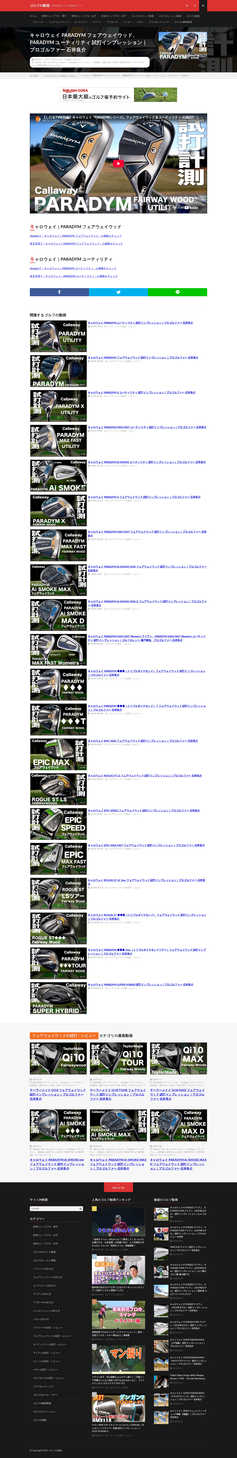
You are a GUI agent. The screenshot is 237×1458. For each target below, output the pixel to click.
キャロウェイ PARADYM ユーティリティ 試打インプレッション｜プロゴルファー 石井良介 (140, 323)
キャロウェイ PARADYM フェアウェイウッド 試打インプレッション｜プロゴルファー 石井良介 (143, 357)
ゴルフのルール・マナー (45, 1395)
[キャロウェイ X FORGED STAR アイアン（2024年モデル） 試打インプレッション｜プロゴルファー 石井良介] (161, 1328)
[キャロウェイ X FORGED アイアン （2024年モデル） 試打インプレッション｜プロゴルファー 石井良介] (161, 1310)
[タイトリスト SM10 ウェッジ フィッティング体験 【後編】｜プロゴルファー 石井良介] (161, 1417)
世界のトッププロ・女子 (83, 16)
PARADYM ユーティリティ (49, 65)
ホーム (33, 16)
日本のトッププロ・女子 (113, 16)
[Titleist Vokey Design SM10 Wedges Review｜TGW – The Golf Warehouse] (161, 1381)
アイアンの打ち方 (42, 1294)
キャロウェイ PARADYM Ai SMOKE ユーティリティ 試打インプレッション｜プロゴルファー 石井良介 (147, 462)
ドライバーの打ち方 (43, 1269)
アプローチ (112, 22)
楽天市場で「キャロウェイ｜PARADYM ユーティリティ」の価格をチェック (74, 276)
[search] (80, 1208)
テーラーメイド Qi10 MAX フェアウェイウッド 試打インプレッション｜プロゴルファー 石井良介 (177, 1095)
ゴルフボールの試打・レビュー (49, 1378)
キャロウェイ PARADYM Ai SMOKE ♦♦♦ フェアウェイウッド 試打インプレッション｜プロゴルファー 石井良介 (57, 1164)
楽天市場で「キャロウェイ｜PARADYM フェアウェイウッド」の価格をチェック (76, 243)
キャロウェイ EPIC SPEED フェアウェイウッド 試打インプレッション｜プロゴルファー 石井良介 (144, 810)
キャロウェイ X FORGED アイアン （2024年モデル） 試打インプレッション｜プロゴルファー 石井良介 (188, 1307)
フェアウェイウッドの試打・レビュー (64, 59)
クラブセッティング (159, 22)
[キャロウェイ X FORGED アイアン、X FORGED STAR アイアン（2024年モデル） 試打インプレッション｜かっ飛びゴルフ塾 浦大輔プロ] (161, 1270)
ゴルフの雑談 (193, 16)
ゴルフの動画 (55, 1451)
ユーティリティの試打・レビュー (121, 326)
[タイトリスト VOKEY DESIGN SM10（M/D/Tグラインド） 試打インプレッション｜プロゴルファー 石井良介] (161, 1363)
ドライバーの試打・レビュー (47, 1328)
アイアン (97, 22)
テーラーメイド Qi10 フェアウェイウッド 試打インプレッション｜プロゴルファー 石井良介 (58, 1095)
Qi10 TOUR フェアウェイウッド (130, 1085)
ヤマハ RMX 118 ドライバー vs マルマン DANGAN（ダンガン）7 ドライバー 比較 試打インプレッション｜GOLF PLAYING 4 (118, 1428)
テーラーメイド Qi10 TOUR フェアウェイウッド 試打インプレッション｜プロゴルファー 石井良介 (118, 1095)
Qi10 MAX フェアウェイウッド (190, 1085)
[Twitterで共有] (118, 292)
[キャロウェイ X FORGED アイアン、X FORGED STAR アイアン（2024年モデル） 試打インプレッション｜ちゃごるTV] (161, 1213)
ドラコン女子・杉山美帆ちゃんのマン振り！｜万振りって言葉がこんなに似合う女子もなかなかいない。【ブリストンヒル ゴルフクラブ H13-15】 (118, 1380)
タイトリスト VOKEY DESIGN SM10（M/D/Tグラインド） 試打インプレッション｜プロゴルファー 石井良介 (188, 1361)
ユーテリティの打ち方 (44, 1286)
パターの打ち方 (41, 1319)
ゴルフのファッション (44, 1412)
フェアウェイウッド (59, 22)
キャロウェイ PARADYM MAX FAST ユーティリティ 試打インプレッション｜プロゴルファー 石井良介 (147, 427)
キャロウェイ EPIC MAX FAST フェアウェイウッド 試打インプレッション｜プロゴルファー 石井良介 (146, 845)
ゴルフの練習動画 (183, 22)
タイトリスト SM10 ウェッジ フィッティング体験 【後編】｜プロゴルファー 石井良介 (188, 1414)
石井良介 (97, 62)
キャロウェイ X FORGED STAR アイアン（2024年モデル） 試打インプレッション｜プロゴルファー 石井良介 (188, 1325)
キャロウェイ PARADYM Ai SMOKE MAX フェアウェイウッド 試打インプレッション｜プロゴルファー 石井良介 (118, 1164)
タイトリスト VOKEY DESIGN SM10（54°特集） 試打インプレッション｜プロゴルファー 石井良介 (187, 1343)
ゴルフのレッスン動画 (170, 16)
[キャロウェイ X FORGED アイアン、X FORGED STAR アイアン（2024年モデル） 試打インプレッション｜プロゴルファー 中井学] (161, 1233)
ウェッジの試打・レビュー (46, 1361)
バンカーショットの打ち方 (46, 1311)
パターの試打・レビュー (45, 1370)
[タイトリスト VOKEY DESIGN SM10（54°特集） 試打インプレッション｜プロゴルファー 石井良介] (161, 1345)
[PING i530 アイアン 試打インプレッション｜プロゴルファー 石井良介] (161, 1253)
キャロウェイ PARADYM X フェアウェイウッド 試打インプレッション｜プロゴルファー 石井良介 (144, 497)
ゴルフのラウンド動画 (142, 16)
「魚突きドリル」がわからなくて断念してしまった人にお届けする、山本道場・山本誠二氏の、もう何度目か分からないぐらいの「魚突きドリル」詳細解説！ (118, 1242)
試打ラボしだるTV (110, 62)
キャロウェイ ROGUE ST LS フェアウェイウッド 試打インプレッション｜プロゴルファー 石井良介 (145, 775)
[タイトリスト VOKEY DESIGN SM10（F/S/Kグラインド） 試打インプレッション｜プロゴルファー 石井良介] (161, 1399)
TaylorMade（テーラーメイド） (46, 1082)
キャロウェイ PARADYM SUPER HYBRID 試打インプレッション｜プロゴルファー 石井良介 (140, 984)
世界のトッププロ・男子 (54, 16)
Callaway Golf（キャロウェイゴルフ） (51, 62)
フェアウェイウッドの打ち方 (47, 1277)
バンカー (127, 22)
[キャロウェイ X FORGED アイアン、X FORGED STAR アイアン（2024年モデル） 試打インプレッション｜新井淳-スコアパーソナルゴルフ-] (161, 1290)
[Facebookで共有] (59, 292)
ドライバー (38, 22)
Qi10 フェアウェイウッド (67, 1085)
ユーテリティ (81, 22)
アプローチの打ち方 (43, 1302)
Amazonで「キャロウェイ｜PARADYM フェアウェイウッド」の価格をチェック (76, 236)
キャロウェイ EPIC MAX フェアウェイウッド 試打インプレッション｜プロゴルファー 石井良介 (143, 741)
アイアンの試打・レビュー (119, 644)
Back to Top (118, 1188)
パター (140, 22)
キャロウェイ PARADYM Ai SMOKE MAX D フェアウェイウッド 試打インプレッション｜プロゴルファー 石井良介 (178, 1164)
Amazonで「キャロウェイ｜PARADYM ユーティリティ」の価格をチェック (73, 268)
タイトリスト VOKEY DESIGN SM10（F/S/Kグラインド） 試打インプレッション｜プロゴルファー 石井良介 (187, 1396)
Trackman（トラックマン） (80, 62)
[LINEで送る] (177, 292)
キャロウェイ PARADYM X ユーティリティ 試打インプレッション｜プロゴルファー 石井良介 (142, 392)
